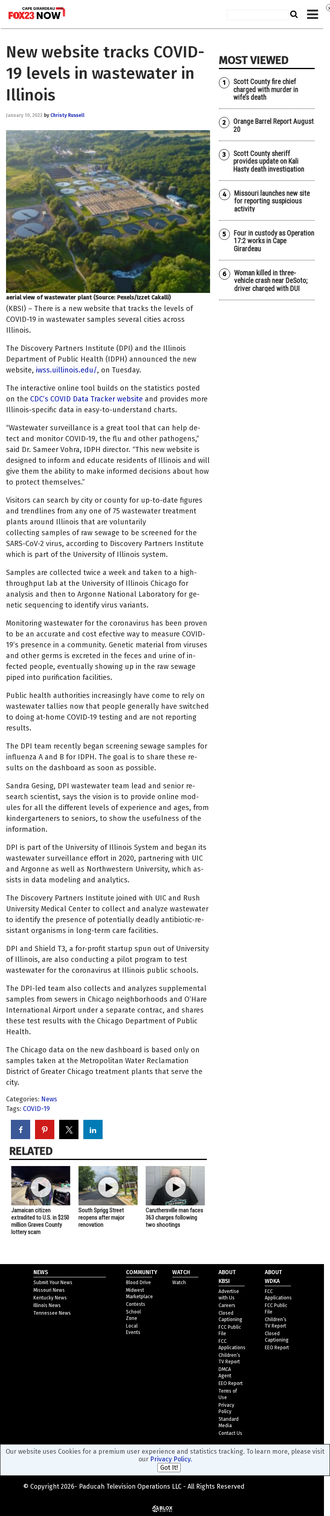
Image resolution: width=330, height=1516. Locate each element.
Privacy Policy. (171, 1459)
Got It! (169, 1467)
